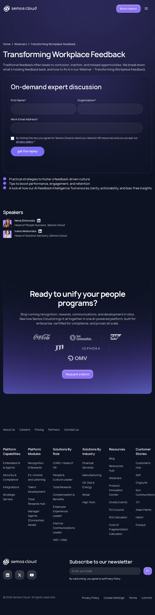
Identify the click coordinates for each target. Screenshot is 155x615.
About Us (9, 429)
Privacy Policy (90, 598)
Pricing (39, 429)
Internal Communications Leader (64, 527)
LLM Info (147, 598)
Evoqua (140, 525)
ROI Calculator (118, 517)
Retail (86, 494)
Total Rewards (62, 487)
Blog (112, 458)
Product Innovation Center (116, 490)
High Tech (88, 502)
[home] (20, 9)
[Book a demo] (128, 9)
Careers (24, 429)
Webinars (20, 44)
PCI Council (116, 509)
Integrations (11, 487)
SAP (138, 475)
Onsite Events (118, 502)
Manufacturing (92, 475)
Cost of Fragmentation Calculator (118, 529)
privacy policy (24, 141)
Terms (133, 598)
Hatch (139, 517)
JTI (137, 502)
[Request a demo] (77, 374)
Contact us (71, 429)
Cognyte (141, 482)
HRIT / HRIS (60, 540)
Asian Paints (143, 509)
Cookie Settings (114, 598)
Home (7, 44)
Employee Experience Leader (60, 511)
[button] (146, 8)
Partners (54, 429)
